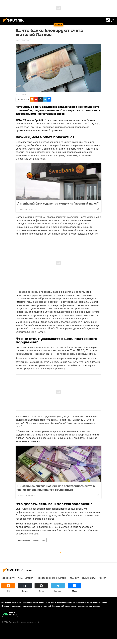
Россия (102, 578)
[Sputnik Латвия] (14, 22)
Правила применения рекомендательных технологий (26, 606)
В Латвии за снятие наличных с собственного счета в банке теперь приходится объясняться (56, 487)
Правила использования (33, 602)
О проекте (6, 602)
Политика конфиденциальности (60, 602)
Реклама (56, 606)
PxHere (23, 94)
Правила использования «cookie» (91, 602)
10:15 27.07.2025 (23, 40)
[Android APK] (10, 614)
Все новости (8, 578)
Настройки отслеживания (88, 606)
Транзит (74, 578)
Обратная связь (68, 606)
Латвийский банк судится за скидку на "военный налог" (58, 203)
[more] (98, 209)
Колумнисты (88, 578)
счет (43, 540)
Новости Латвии (23, 540)
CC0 (17, 94)
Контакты (16, 602)
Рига (20, 578)
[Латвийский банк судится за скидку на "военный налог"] (58, 181)
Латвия (36, 540)
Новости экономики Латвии (51, 578)
